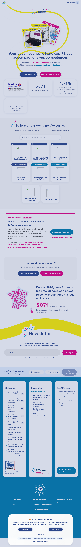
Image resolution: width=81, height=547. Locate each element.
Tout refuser (56, 529)
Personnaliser (40, 534)
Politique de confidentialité (40, 542)
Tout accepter (25, 529)
